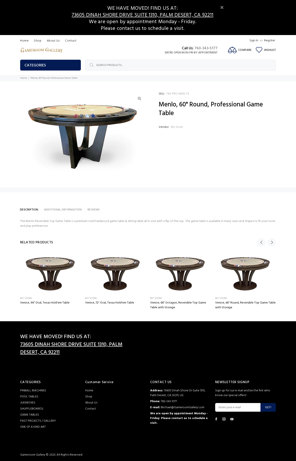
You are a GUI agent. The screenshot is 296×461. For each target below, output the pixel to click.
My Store (177, 127)
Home (23, 78)
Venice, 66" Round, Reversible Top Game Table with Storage (245, 305)
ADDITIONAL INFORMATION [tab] (63, 209)
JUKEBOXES (27, 402)
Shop (88, 396)
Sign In (253, 40)
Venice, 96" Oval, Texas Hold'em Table (45, 302)
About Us (91, 402)
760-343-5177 (206, 48)
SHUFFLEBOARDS (31, 408)
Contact (90, 408)
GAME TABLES (29, 414)
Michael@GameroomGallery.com (182, 407)
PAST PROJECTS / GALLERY (38, 420)
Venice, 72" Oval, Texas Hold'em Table (109, 302)
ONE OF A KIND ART (33, 426)
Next (272, 242)
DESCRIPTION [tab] (29, 209)
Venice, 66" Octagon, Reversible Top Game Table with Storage (178, 305)
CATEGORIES (35, 65)
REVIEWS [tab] (94, 209)
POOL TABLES (29, 396)
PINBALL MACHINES (33, 390)
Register (269, 40)
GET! (268, 407)
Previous (261, 242)
